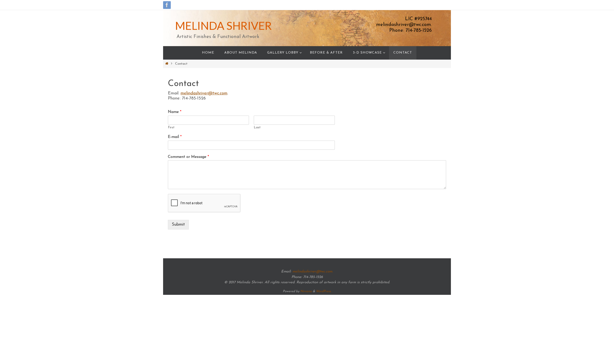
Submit (178, 224)
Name (174, 112)
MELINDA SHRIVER (223, 25)
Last (257, 127)
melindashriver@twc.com (204, 93)
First (171, 127)
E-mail (175, 137)
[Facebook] (167, 5)
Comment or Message (188, 157)
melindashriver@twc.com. (312, 271)
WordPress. (323, 291)
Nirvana (306, 291)
